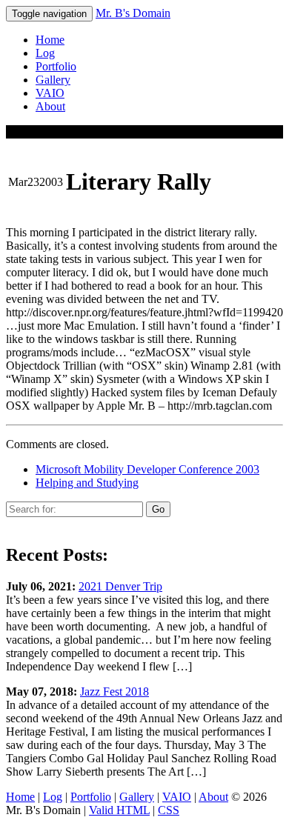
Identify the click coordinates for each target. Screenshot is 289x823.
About (50, 106)
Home (50, 39)
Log (45, 53)
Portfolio (56, 66)
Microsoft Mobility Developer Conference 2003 (147, 469)
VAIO (50, 93)
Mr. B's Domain (133, 13)
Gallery (53, 79)
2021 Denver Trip (120, 586)
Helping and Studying (87, 482)
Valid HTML (119, 810)
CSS (168, 810)
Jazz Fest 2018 (114, 691)
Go (158, 509)
